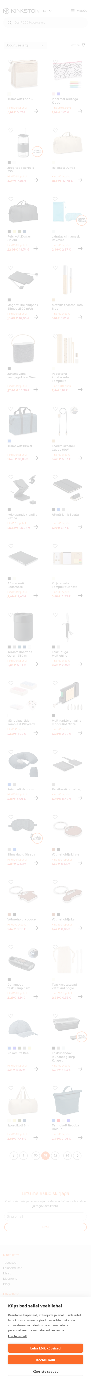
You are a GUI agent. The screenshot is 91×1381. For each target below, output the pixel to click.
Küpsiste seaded (46, 1371)
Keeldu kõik (45, 1360)
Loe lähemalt (17, 1336)
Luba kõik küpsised (45, 1348)
